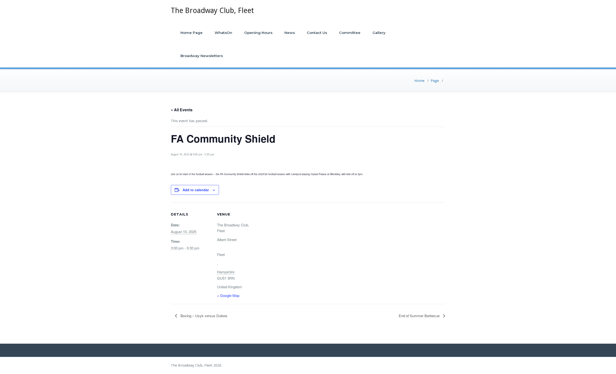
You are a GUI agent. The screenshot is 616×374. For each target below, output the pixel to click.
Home (419, 81)
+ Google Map (228, 295)
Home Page (191, 32)
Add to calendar (196, 189)
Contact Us (317, 32)
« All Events (181, 109)
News (289, 32)
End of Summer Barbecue (420, 315)
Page (435, 81)
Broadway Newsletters (201, 55)
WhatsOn (223, 32)
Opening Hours (258, 32)
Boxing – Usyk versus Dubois (203, 315)
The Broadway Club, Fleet (212, 10)
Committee (349, 32)
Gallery (378, 32)
